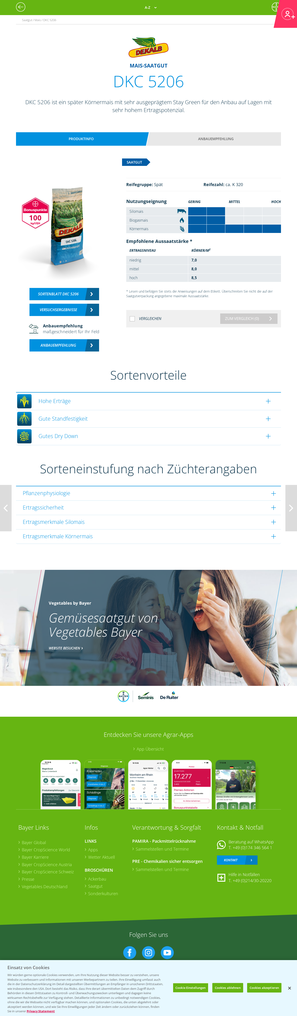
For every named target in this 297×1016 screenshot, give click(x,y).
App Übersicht (150, 749)
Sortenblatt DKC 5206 (58, 294)
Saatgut (95, 886)
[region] (148, 988)
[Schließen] (289, 988)
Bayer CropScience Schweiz (48, 871)
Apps (93, 849)
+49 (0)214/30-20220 (252, 880)
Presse (28, 879)
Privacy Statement (41, 1011)
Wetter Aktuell (101, 857)
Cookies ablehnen (228, 987)
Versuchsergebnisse (58, 309)
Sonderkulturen (103, 893)
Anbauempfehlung (216, 138)
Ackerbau (97, 879)
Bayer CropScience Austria (47, 864)
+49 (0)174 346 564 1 (252, 847)
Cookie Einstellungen (190, 987)
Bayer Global (34, 842)
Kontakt (230, 860)
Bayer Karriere (35, 857)
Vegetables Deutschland (45, 886)
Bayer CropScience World (46, 849)
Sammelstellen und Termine (162, 849)
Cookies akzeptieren (264, 987)
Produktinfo (81, 138)
